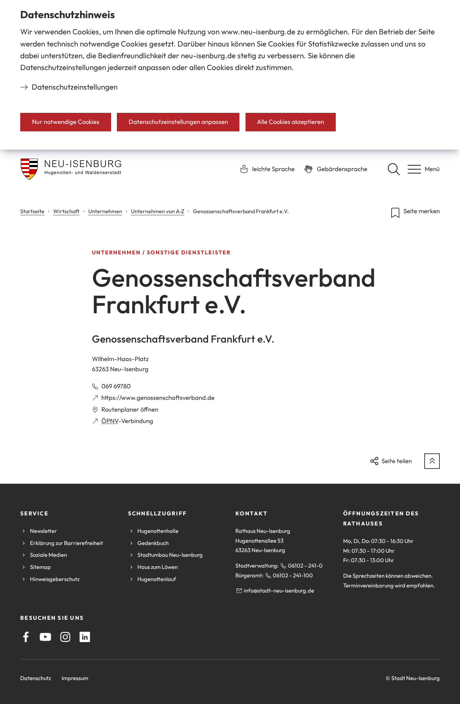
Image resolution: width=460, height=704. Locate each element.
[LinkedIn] (85, 637)
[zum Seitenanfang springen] (432, 461)
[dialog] (230, 75)
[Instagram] (65, 637)
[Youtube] (45, 637)
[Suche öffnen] (393, 169)
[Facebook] (26, 637)
